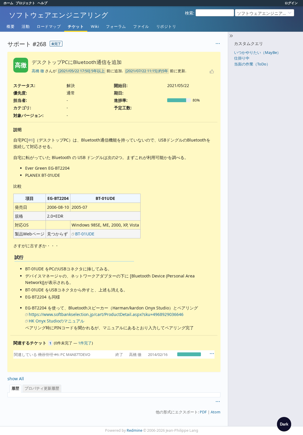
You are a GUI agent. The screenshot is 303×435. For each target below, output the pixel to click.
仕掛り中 (241, 58)
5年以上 (98, 70)
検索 (189, 13)
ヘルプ (42, 3)
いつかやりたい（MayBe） (257, 52)
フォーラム (116, 26)
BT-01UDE (84, 234)
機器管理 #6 (48, 354)
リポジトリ (166, 26)
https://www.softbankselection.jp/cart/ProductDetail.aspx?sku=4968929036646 (106, 314)
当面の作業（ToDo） (252, 64)
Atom (215, 412)
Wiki (95, 26)
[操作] (212, 353)
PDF (203, 412)
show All (15, 378)
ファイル (141, 26)
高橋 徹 (38, 70)
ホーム (8, 3)
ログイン (291, 3)
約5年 (163, 70)
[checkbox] (284, 424)
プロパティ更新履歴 (42, 388)
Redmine (134, 430)
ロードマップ (49, 26)
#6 (30, 140)
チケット (76, 26)
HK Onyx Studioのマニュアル (56, 321)
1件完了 (85, 343)
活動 (26, 26)
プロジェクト (25, 3)
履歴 (15, 388)
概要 (10, 26)
